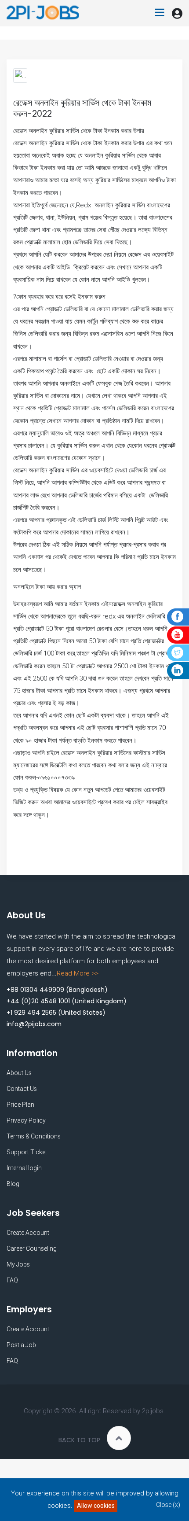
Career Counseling (32, 1248)
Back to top (79, 1440)
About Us (19, 1073)
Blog (13, 1184)
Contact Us (22, 1089)
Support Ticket (27, 1152)
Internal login (24, 1168)
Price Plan (20, 1105)
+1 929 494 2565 (31, 1012)
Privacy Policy (26, 1120)
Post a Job (21, 1345)
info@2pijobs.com (34, 1024)
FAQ (12, 1280)
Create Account (28, 1233)
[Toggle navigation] (159, 13)
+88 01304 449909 (35, 989)
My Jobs (18, 1264)
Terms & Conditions (34, 1136)
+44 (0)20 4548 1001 (38, 1001)
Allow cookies (96, 1505)
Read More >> (77, 973)
